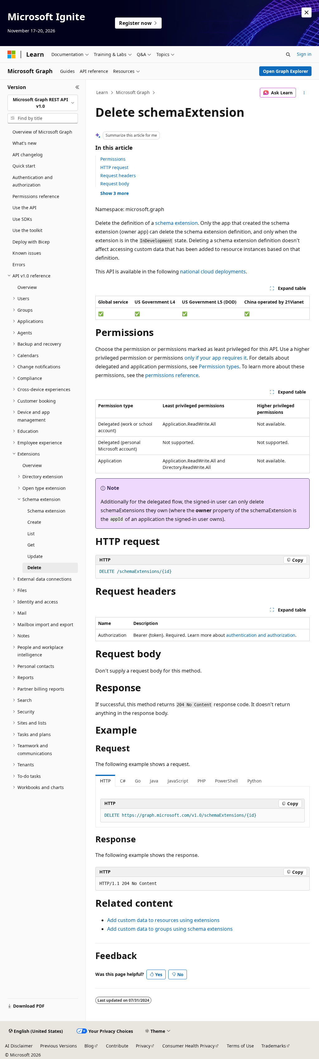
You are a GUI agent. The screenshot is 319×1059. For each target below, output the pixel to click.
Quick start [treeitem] (23, 166)
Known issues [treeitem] (26, 253)
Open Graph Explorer (285, 71)
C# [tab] (123, 781)
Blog (89, 1046)
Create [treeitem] (34, 522)
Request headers (118, 175)
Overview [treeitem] (27, 287)
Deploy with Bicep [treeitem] (31, 242)
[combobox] (42, 103)
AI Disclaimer (19, 1046)
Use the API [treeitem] (24, 207)
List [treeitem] (31, 534)
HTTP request (114, 167)
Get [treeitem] (31, 545)
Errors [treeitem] (18, 264)
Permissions (113, 159)
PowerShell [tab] (226, 781)
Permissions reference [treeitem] (35, 196)
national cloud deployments (213, 271)
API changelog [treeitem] (27, 155)
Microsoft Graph (133, 92)
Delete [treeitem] (34, 567)
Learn (102, 92)
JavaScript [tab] (178, 781)
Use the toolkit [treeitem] (27, 230)
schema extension (176, 223)
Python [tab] (254, 781)
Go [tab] (137, 781)
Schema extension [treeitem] (46, 511)
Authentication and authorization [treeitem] (32, 181)
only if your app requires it (215, 357)
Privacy (143, 1046)
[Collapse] (77, 87)
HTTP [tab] (105, 781)
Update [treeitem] (35, 556)
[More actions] (303, 93)
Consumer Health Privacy (188, 1046)
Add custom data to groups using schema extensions (170, 928)
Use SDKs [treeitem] (22, 219)
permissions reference (171, 375)
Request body (114, 184)
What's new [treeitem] (24, 143)
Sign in (304, 54)
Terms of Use (240, 1046)
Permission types (219, 366)
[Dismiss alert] (307, 12)
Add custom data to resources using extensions (163, 920)
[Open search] (288, 54)
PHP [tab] (202, 781)
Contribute (117, 1046)
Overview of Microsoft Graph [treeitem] (42, 132)
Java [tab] (154, 781)
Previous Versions (58, 1046)
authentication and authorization (260, 635)
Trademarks (273, 1046)
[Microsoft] (11, 54)
